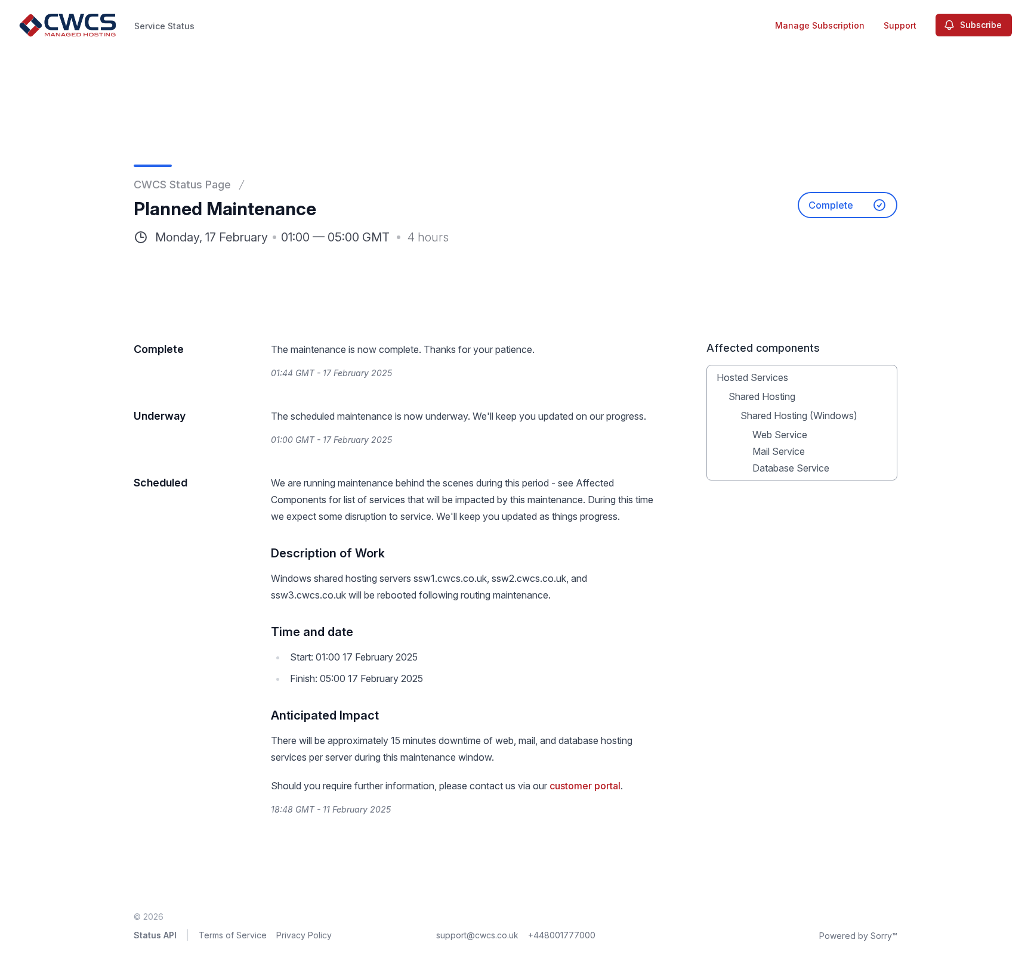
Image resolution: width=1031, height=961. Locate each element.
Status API (155, 935)
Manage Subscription (820, 25)
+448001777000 (561, 935)
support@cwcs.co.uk (477, 935)
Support (900, 25)
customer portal (585, 786)
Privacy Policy (304, 935)
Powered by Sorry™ (858, 936)
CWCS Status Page (182, 184)
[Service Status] (68, 25)
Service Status (164, 26)
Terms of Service (233, 935)
